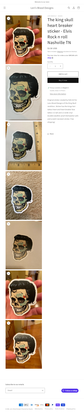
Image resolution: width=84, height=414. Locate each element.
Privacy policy (49, 409)
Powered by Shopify (27, 409)
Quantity (50, 62)
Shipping (60, 51)
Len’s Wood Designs (16, 409)
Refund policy (39, 409)
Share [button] (52, 134)
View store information (58, 94)
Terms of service (59, 409)
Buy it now (63, 80)
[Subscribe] (42, 390)
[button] (4, 7)
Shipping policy (70, 409)
